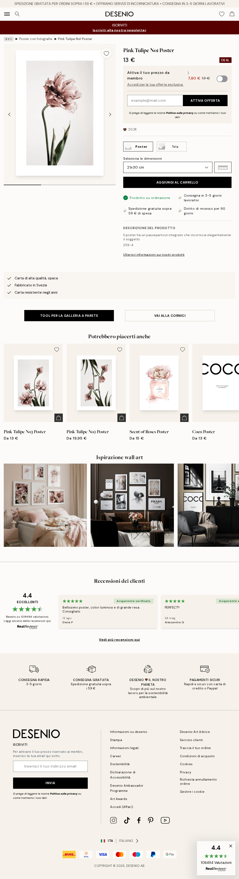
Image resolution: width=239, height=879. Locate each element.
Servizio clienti (191, 740)
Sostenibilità (120, 764)
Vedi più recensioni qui (119, 640)
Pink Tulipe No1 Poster (75, 39)
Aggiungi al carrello (177, 182)
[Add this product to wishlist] (106, 53)
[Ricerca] (17, 14)
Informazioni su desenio (128, 732)
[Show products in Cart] (232, 14)
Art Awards (118, 799)
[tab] (22, 183)
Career (115, 756)
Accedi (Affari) (121, 807)
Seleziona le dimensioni (142, 158)
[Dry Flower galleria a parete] (132, 505)
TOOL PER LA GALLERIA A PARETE (69, 315)
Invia (50, 783)
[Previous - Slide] (9, 114)
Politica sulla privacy (180, 113)
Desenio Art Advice (195, 732)
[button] (223, 167)
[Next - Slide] (110, 114)
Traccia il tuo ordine (195, 748)
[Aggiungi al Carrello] (58, 418)
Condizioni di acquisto (197, 756)
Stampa (116, 740)
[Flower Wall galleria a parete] (45, 505)
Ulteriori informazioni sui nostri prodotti (154, 255)
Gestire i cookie (192, 792)
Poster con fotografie (36, 39)
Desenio (133, 866)
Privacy (185, 772)
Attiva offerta (205, 100)
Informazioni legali (124, 748)
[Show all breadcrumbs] (9, 39)
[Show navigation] (7, 14)
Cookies (186, 764)
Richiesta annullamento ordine (198, 781)
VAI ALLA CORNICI (170, 315)
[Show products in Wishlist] (222, 14)
